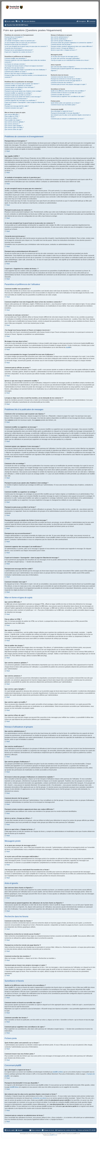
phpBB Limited (58, 1072)
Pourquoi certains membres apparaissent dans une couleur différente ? (72, 46)
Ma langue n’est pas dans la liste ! (15, 68)
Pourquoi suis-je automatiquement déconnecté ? (19, 50)
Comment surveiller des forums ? (60, 94)
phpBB (68, 347)
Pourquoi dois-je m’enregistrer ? (14, 37)
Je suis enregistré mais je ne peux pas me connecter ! (21, 42)
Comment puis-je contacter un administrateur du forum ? (67, 118)
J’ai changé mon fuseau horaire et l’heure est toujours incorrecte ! (24, 66)
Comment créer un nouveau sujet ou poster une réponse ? (22, 83)
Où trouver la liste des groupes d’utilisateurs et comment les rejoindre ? (72, 42)
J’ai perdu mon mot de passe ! (13, 48)
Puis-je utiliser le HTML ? (12, 116)
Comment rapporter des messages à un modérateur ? (21, 100)
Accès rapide (11, 21)
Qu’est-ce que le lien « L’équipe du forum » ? (64, 50)
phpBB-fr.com (53, 1135)
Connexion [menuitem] (92, 21)
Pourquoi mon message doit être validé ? (17, 106)
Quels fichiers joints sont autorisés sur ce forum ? (65, 103)
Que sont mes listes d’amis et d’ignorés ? (63, 66)
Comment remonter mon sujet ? (14, 108)
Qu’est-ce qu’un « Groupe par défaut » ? (63, 48)
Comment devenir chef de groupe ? (61, 44)
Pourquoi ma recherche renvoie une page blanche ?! (66, 80)
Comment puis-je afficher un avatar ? (15, 71)
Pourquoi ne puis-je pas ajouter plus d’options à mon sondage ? (23, 91)
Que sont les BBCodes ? (12, 114)
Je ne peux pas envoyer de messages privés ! (64, 56)
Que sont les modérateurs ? (59, 39)
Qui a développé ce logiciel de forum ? (62, 111)
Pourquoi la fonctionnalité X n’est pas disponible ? (65, 113)
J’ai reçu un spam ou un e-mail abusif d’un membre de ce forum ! (70, 60)
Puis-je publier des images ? (13, 120)
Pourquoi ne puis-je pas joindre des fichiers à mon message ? (23, 96)
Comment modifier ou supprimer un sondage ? (18, 93)
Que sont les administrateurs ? (60, 37)
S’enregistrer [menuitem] (82, 21)
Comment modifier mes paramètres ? (16, 58)
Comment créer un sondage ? (13, 89)
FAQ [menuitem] (19, 21)
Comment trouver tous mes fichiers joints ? (63, 104)
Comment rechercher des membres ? (62, 82)
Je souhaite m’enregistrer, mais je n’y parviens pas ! (20, 40)
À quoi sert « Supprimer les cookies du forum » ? (19, 52)
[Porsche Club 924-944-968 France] (23, 8)
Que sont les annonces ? (12, 124)
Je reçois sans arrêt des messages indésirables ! (65, 58)
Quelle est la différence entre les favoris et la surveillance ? (68, 91)
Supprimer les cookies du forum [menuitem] (66, 1130)
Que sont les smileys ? (11, 118)
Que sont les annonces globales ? (15, 122)
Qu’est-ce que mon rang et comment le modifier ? (19, 73)
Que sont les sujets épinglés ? (13, 125)
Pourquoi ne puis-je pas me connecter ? (16, 44)
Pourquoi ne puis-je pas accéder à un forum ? (18, 95)
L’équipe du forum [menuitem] (49, 1130)
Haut (8, 151)
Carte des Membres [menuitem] (29, 21)
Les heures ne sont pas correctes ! (15, 64)
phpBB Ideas (14, 1087)
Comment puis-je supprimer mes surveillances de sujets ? (68, 96)
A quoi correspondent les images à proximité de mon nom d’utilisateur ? (25, 69)
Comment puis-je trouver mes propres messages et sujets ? (68, 84)
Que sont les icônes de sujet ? (14, 129)
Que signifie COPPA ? (11, 39)
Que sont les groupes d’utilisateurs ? (61, 40)
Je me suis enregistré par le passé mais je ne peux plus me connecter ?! (26, 46)
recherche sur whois (39, 1098)
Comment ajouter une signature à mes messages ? (20, 87)
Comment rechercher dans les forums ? (63, 77)
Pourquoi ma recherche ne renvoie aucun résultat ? (66, 78)
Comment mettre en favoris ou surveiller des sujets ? (66, 92)
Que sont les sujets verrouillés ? (14, 127)
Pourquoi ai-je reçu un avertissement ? (16, 98)
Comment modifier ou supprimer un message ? (18, 85)
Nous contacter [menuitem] (36, 1130)
